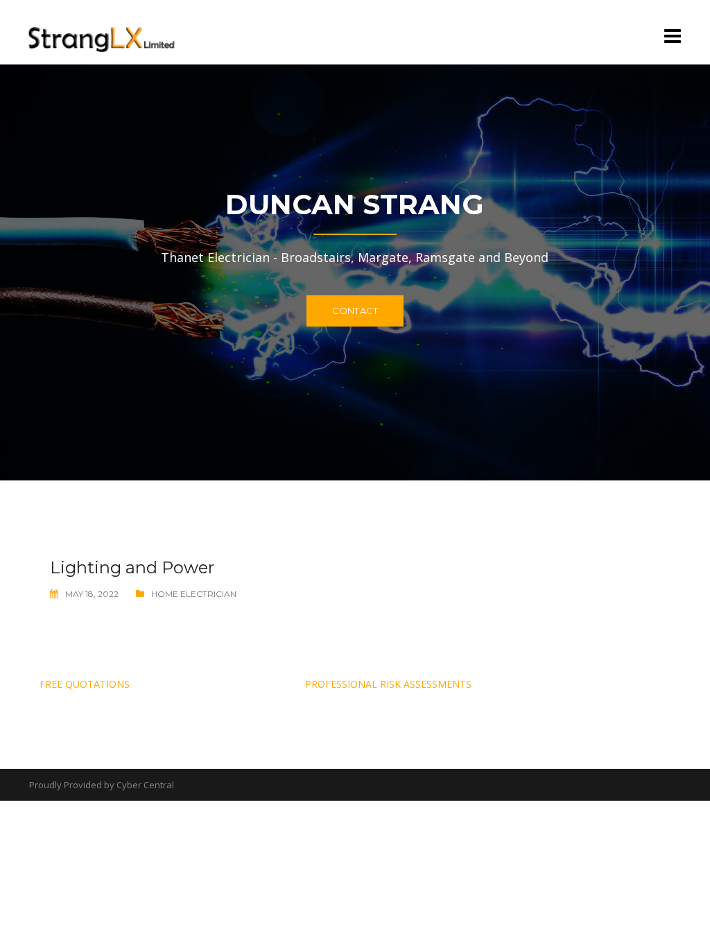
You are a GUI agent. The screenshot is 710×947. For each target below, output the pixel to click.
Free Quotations (85, 683)
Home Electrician (193, 594)
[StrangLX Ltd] (103, 30)
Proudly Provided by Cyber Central (101, 785)
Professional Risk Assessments (388, 683)
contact (355, 310)
